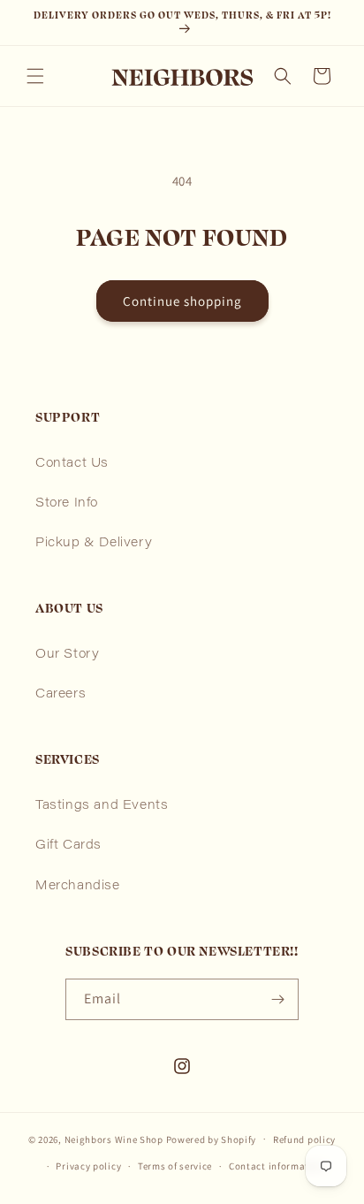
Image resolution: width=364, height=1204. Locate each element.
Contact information (276, 1166)
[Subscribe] (278, 999)
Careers (60, 695)
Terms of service (175, 1166)
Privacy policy (88, 1166)
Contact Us (72, 464)
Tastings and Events (101, 806)
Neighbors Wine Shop (113, 1138)
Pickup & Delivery (93, 543)
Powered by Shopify (211, 1138)
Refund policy (304, 1139)
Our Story (67, 655)
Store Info (66, 504)
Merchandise (77, 886)
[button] (35, 76)
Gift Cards (68, 846)
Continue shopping (182, 301)
